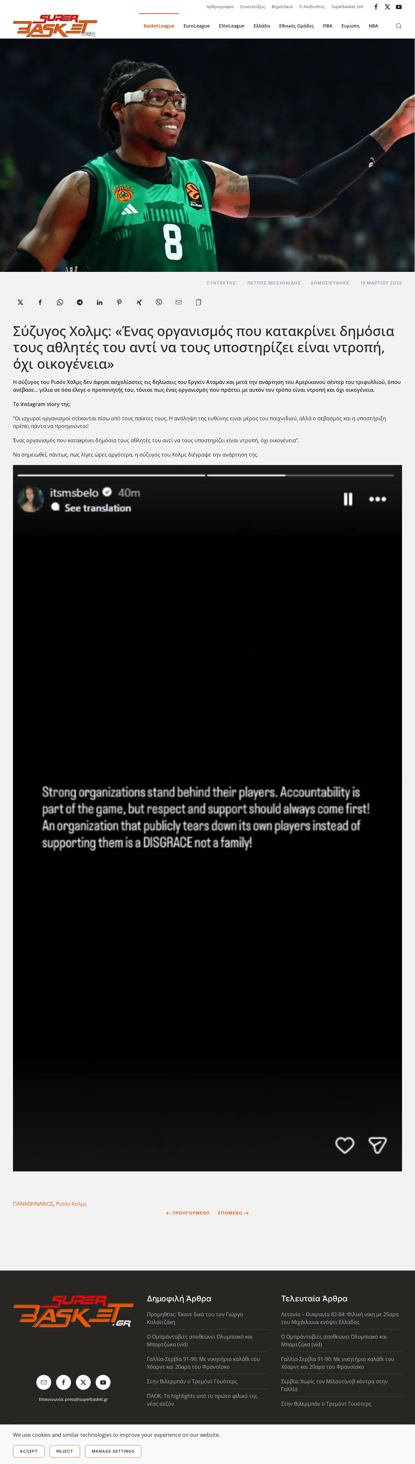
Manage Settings (113, 1451)
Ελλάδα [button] (262, 26)
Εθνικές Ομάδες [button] (296, 26)
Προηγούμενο (191, 1212)
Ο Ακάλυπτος (312, 6)
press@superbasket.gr (86, 1399)
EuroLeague (197, 26)
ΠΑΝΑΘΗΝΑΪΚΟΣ (33, 1203)
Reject (64, 1451)
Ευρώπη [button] (350, 26)
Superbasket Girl (347, 6)
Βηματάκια (282, 6)
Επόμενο (230, 1212)
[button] (399, 26)
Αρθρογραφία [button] (220, 6)
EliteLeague (231, 26)
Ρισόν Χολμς (71, 1203)
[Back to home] (55, 26)
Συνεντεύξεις (252, 6)
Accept (29, 1451)
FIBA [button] (327, 26)
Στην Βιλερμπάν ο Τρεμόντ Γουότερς (192, 1381)
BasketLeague (159, 26)
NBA (373, 26)
